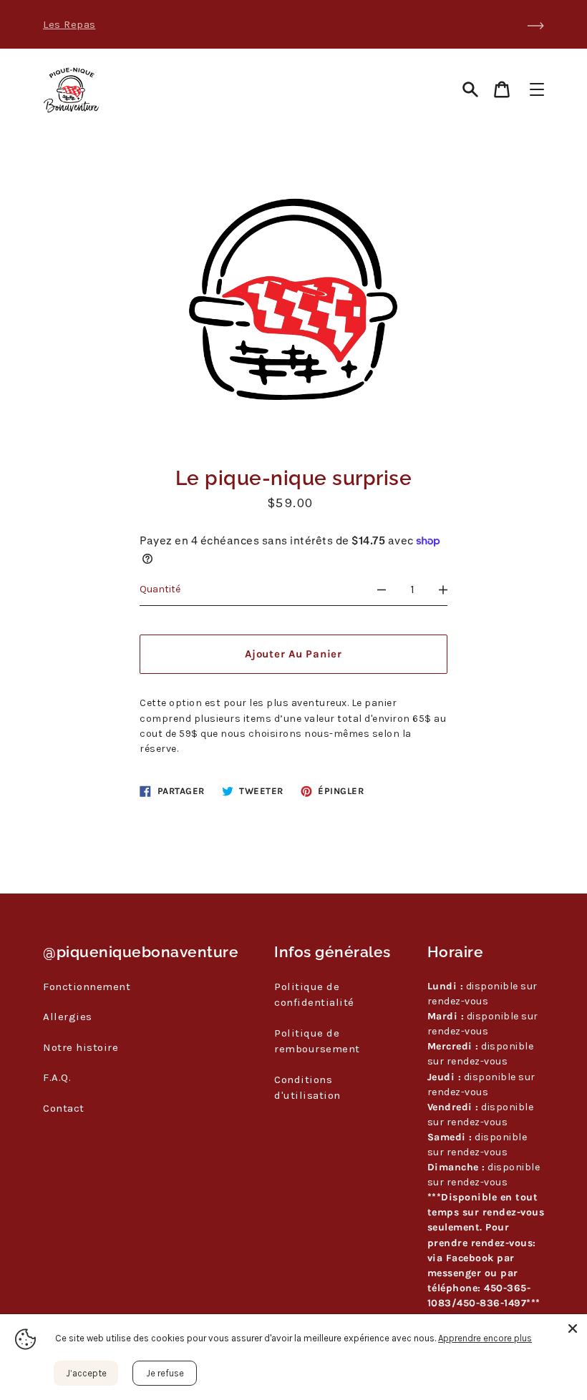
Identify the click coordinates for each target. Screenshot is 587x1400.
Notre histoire (80, 1047)
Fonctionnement (86, 986)
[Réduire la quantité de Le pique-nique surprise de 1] (382, 589)
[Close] (573, 1328)
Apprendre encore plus (485, 1338)
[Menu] (537, 89)
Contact (63, 1108)
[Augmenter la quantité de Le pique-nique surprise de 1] (443, 589)
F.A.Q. (57, 1077)
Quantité (160, 589)
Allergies (67, 1016)
